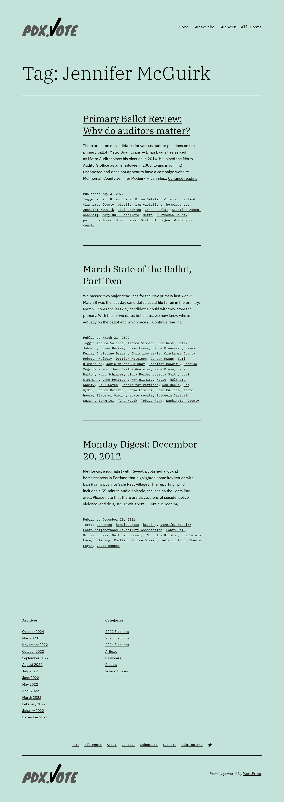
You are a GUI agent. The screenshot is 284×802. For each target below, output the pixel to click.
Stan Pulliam (168, 390)
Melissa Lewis (95, 535)
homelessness (177, 204)
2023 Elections (117, 638)
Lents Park (175, 530)
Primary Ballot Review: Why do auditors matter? (136, 125)
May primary (142, 379)
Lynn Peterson (115, 379)
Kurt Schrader (111, 374)
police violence (97, 220)
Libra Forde (138, 374)
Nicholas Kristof (162, 535)
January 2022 (33, 710)
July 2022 (30, 671)
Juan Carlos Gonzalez (131, 369)
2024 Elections (117, 644)
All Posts (251, 26)
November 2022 (35, 644)
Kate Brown (164, 369)
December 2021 (35, 717)
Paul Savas (108, 385)
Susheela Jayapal (171, 395)
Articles (111, 651)
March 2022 (31, 697)
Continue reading (182, 178)
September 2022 (35, 658)
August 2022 (32, 664)
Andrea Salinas (110, 343)
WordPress (252, 773)
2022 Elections (117, 631)
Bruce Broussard (167, 348)
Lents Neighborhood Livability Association (122, 530)
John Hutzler (156, 210)
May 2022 (30, 684)
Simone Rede (126, 220)
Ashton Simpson (141, 343)
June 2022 (30, 677)
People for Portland (140, 385)
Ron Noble (171, 385)
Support (228, 26)
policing (102, 540)
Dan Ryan (104, 525)
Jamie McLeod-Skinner (125, 364)
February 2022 (34, 704)
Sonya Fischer (140, 390)
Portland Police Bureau (135, 540)
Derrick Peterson (131, 358)
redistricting (172, 540)
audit (101, 199)
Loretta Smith (165, 374)
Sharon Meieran (110, 390)
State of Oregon (155, 220)
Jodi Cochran (129, 210)
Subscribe (204, 26)
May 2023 (30, 638)
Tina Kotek (127, 400)
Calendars (113, 658)
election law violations (140, 204)
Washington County (182, 400)
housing (149, 525)
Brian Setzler (147, 199)
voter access (108, 546)
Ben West (166, 343)
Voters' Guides (116, 671)
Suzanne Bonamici (98, 400)
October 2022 (33, 651)
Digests (111, 664)
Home (184, 26)
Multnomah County (171, 215)
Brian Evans (120, 199)
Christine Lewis (145, 353)
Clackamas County (98, 204)
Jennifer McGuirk (98, 210)
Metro (148, 215)
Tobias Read (151, 400)
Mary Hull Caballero (120, 215)
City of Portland (179, 199)
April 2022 (30, 691)
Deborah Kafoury (97, 358)
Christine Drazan (112, 353)
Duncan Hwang (162, 358)
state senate (141, 395)
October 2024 (33, 631)
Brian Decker (112, 348)
